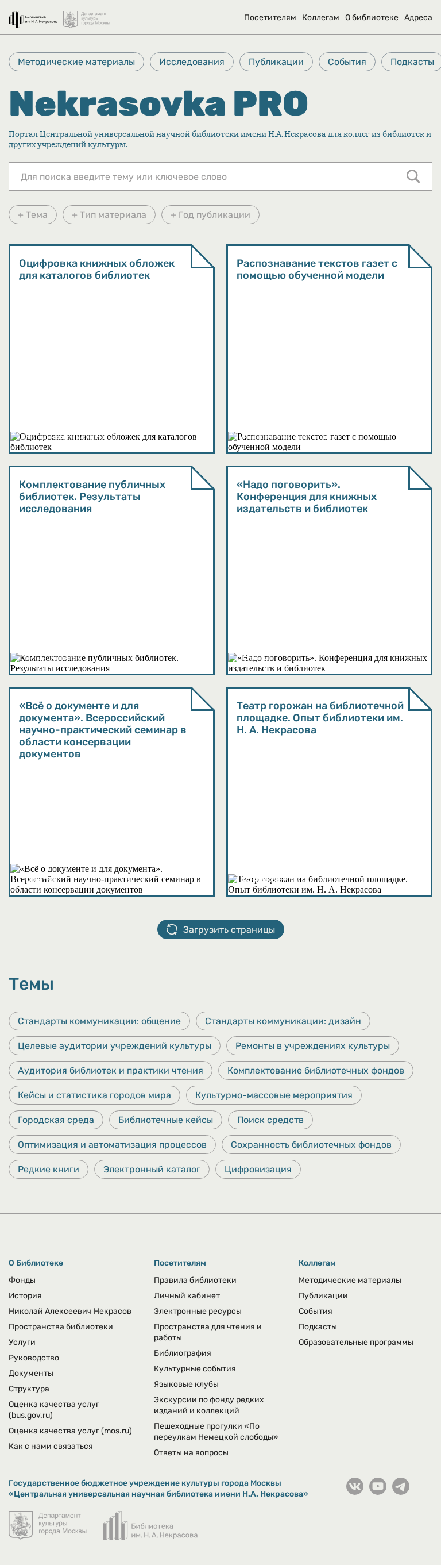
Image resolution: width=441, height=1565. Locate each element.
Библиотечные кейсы (165, 1119)
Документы (31, 1373)
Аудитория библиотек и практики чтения (110, 1070)
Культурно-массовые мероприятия (274, 1095)
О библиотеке (372, 17)
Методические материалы (76, 61)
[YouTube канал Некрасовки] (377, 1492)
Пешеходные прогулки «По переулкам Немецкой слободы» (216, 1431)
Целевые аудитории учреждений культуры (114, 1045)
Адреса (418, 17)
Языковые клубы (186, 1384)
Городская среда (56, 1119)
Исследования (192, 61)
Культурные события (195, 1369)
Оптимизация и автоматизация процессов (112, 1144)
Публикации (276, 61)
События (347, 61)
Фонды (22, 1280)
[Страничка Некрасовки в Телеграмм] (400, 1492)
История (25, 1296)
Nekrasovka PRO (158, 103)
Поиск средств (270, 1119)
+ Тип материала (109, 214)
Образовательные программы (356, 1342)
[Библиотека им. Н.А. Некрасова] (33, 14)
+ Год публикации (210, 214)
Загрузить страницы (229, 929)
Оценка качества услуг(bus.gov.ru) (54, 1409)
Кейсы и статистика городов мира (94, 1095)
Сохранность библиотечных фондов (311, 1144)
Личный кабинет (187, 1296)
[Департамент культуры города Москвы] (87, 14)
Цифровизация (258, 1169)
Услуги (22, 1342)
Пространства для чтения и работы (208, 1332)
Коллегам (320, 17)
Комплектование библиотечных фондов (315, 1070)
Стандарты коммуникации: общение (99, 1021)
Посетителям (270, 17)
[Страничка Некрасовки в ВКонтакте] (354, 1492)
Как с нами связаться (51, 1446)
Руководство (34, 1358)
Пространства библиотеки (61, 1327)
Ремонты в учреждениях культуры (312, 1045)
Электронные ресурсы (198, 1311)
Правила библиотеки (195, 1280)
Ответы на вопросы (191, 1453)
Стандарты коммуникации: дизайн (283, 1021)
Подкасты (318, 1327)
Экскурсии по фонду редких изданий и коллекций (209, 1405)
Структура (29, 1389)
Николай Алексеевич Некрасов (70, 1311)
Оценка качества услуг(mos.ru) (70, 1431)
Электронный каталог (151, 1169)
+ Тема (33, 214)
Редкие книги (48, 1169)
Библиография (182, 1353)
